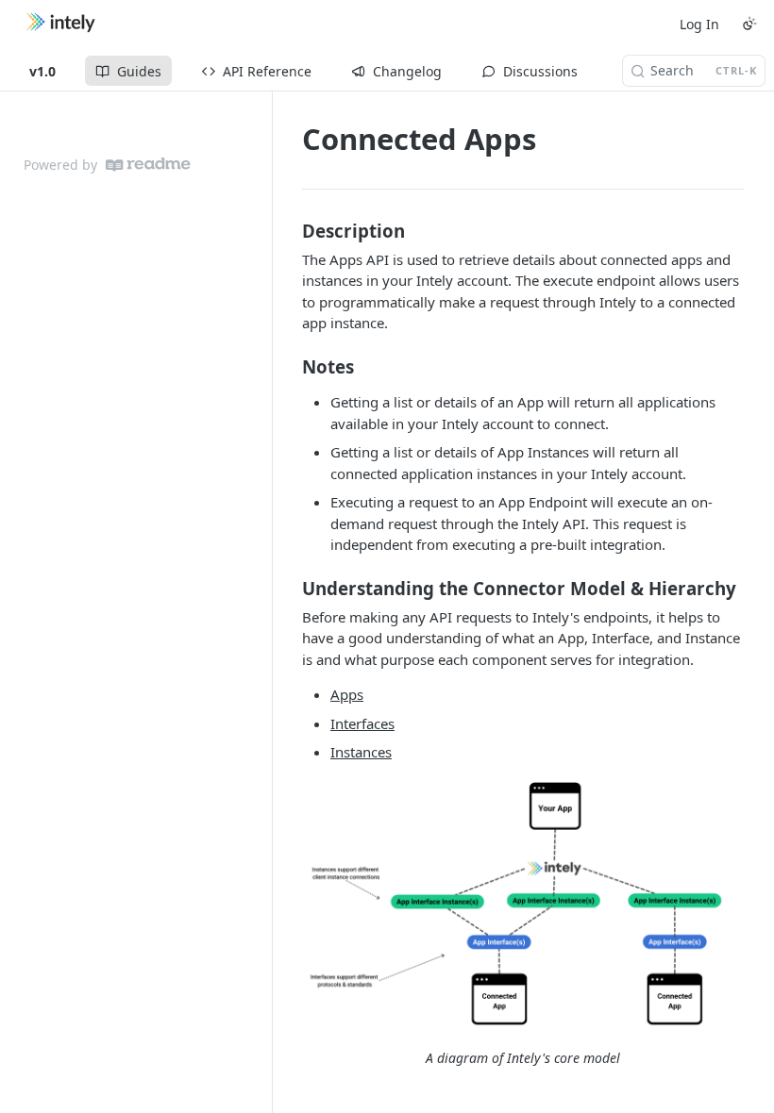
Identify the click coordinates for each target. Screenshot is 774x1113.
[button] (523, 906)
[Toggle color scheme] (749, 23)
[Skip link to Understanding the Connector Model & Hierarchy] (289, 588)
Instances (361, 751)
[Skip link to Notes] (289, 366)
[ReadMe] (148, 165)
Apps (346, 694)
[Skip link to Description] (289, 230)
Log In (699, 24)
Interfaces (362, 723)
